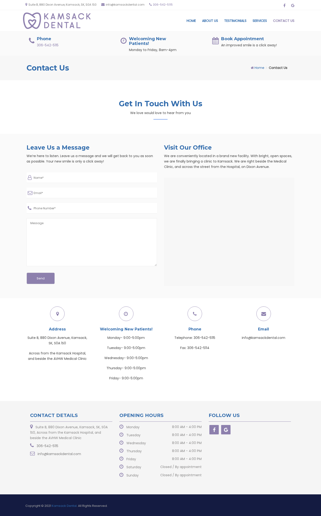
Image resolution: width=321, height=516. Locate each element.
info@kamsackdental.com (125, 5)
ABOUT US (210, 20)
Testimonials (235, 20)
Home (191, 20)
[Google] (293, 5)
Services (260, 20)
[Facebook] (284, 5)
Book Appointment (242, 38)
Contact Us (283, 20)
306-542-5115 (163, 5)
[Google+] (226, 429)
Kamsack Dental (64, 506)
